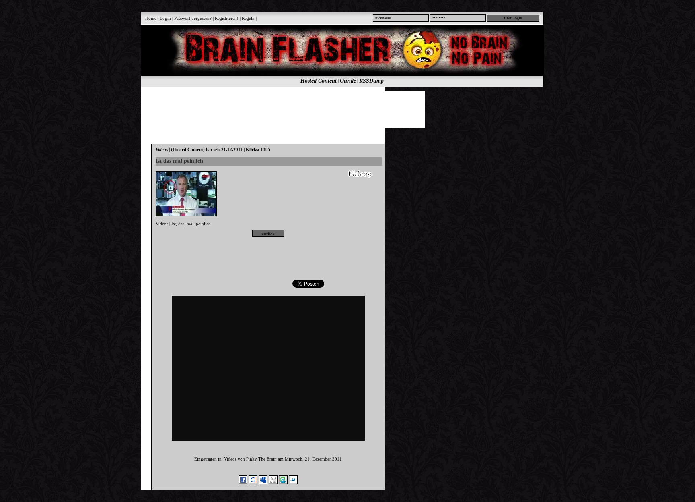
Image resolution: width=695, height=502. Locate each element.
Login (165, 18)
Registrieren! (227, 18)
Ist (173, 223)
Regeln (248, 18)
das (181, 223)
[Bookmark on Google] (253, 482)
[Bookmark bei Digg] (273, 482)
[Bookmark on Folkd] (293, 482)
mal (190, 223)
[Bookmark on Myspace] (263, 482)
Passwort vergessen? (193, 18)
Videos (162, 223)
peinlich (203, 223)
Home (150, 18)
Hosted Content (318, 81)
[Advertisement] (337, 109)
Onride (348, 81)
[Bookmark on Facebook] (243, 482)
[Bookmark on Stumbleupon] (283, 482)
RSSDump (371, 81)
